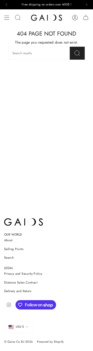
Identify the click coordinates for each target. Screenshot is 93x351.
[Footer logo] (23, 222)
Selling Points (14, 249)
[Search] (17, 18)
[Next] (86, 4)
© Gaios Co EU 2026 (18, 342)
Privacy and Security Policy (23, 273)
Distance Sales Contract (20, 282)
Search (9, 257)
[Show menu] (7, 18)
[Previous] (6, 4)
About (8, 240)
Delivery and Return (18, 291)
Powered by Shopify (50, 342)
